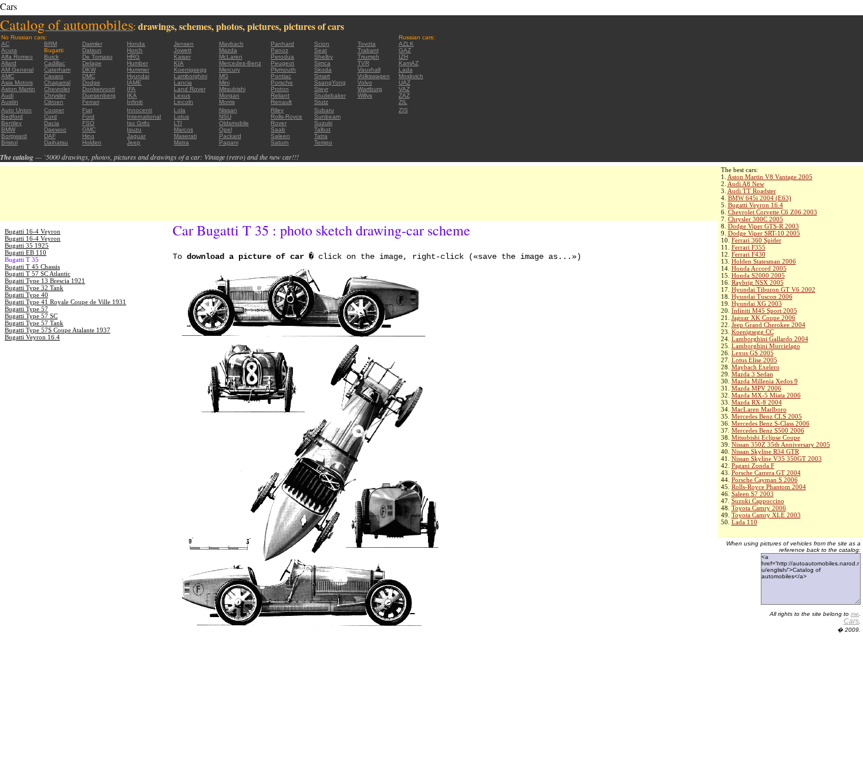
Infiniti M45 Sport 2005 (764, 310)
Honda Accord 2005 (759, 268)
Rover (278, 123)
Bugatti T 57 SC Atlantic (37, 273)
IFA (131, 89)
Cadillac (54, 63)
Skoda (323, 69)
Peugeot (282, 63)
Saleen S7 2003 (752, 493)
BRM (50, 44)
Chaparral (57, 82)
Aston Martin (18, 89)
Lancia (183, 82)
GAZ (405, 50)
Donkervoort (98, 89)
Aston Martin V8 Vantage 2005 (770, 176)
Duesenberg (99, 95)
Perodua (282, 56)
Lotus (181, 116)
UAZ (404, 82)
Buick (51, 56)
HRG (133, 56)
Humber (137, 63)
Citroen (53, 102)
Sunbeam (327, 116)
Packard (230, 136)
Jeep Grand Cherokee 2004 (768, 324)
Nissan (228, 110)
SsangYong (330, 82)
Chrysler (55, 95)
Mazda (228, 50)
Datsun (92, 50)
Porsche (282, 82)
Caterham (57, 69)
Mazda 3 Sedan (752, 374)
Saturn (280, 142)
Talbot (322, 129)
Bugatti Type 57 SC (31, 315)
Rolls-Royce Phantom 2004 (768, 486)
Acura (9, 50)
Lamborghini (190, 76)
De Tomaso (97, 56)
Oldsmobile (234, 123)
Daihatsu (56, 142)
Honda (136, 44)
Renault (281, 102)
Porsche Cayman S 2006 (764, 479)
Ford (88, 116)
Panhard (282, 44)
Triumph (368, 56)
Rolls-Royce (286, 116)
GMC (89, 129)
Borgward (14, 136)
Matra (181, 142)
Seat (320, 50)
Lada (406, 69)
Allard (8, 63)
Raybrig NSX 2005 (757, 282)
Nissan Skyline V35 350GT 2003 (776, 458)
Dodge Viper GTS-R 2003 (763, 226)
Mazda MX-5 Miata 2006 (766, 395)
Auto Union (16, 110)
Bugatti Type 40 (26, 294)
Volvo (365, 82)
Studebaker (330, 95)
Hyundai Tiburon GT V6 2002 (773, 289)
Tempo (323, 142)
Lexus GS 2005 (752, 352)
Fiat (87, 110)
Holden (92, 142)
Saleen (280, 136)
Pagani (228, 142)
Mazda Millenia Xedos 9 (764, 381)
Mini (224, 82)
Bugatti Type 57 (26, 308)
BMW (8, 129)
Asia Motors (17, 82)
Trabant (368, 50)
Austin (9, 102)
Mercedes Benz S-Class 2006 (770, 423)
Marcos (183, 129)
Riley (277, 110)
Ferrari (90, 102)
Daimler (92, 44)
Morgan (229, 95)
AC (5, 44)
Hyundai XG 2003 (756, 303)
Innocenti (139, 110)
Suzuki (323, 123)
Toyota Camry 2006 (758, 507)
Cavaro (53, 76)
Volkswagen (374, 76)
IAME (134, 82)
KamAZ (409, 63)
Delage (92, 63)
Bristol (9, 142)
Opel (225, 129)
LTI (178, 123)
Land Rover (189, 89)
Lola (180, 110)
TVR (363, 63)
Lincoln (183, 102)
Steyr (321, 89)
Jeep (133, 142)
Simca (322, 63)
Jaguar (136, 136)
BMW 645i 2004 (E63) (759, 197)
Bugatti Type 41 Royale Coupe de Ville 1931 (65, 301)
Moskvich (411, 76)
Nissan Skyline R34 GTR (765, 451)
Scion (321, 44)
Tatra (321, 136)
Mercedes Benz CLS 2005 (766, 416)
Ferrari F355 (748, 247)
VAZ (404, 89)
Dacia (51, 123)
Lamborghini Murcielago (765, 345)
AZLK (406, 44)
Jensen (184, 44)
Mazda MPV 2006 (756, 388)
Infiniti (135, 102)
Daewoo (55, 129)
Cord (50, 116)
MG (223, 76)
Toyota (367, 44)
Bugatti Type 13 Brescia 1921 (45, 280)
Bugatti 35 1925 (27, 245)
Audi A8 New (745, 183)
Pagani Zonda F (752, 465)
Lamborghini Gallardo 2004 (769, 338)
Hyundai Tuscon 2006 (762, 296)
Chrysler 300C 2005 (755, 219)
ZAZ (404, 95)
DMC (88, 76)
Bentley (11, 123)
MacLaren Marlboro (759, 409)
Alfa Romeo (17, 56)
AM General (17, 69)
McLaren (230, 56)
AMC (7, 76)
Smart (322, 76)
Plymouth (283, 69)
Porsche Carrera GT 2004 (766, 472)
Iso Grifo (138, 123)
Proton (280, 89)
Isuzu (134, 129)
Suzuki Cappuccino (757, 500)
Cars (851, 621)
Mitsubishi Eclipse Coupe (765, 437)
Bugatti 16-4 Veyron (32, 231)
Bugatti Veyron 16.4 (755, 204)
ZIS (403, 110)
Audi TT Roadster (751, 190)
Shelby (323, 56)
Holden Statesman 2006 (763, 261)
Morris (227, 102)
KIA (179, 63)
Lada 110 (744, 521)
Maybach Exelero (755, 366)
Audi (7, 95)
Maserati (185, 136)
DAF (50, 136)
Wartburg (370, 89)
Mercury (229, 69)
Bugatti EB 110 (25, 252)
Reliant (280, 95)
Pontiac (281, 76)
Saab (278, 129)
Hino (88, 136)
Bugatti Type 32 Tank (34, 287)
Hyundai (138, 76)
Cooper (54, 110)
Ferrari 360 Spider (756, 240)
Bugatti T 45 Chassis (32, 266)
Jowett (182, 50)
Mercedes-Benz (240, 63)
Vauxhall (369, 69)
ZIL (403, 102)
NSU (225, 116)
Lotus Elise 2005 (754, 359)
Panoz (279, 50)
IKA (132, 95)
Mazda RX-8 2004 (756, 402)
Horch (135, 50)
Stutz (321, 102)
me (855, 614)
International (144, 116)
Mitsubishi (232, 89)
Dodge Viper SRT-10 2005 (764, 233)
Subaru (324, 110)
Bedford (12, 116)
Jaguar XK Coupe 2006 (763, 317)
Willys (365, 95)
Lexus (182, 95)
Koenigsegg (190, 69)
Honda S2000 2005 (758, 275)
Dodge (91, 82)
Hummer (138, 69)
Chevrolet (57, 89)
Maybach (231, 44)
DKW (89, 69)
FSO (88, 123)
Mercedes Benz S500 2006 (767, 430)
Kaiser (182, 56)
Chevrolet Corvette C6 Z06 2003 (772, 211)
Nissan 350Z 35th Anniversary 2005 (780, 444)
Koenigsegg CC (752, 331)
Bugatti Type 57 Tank (34, 322)
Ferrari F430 (748, 254)
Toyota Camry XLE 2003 (766, 514)
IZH (403, 56)
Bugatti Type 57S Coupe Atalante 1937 (57, 329)
